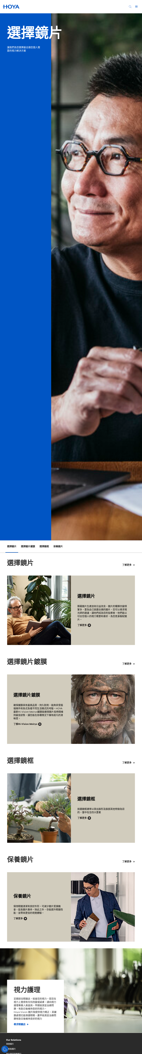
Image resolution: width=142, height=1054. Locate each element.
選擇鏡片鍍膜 (28, 546)
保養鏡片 (58, 546)
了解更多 (127, 565)
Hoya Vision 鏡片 (23, 1012)
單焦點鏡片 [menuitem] (11, 1049)
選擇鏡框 (44, 546)
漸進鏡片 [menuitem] (10, 1044)
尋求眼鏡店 (20, 1024)
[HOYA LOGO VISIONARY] (10, 7)
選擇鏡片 (12, 546)
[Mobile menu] (136, 6)
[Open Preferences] (4, 1049)
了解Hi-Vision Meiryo (25, 724)
